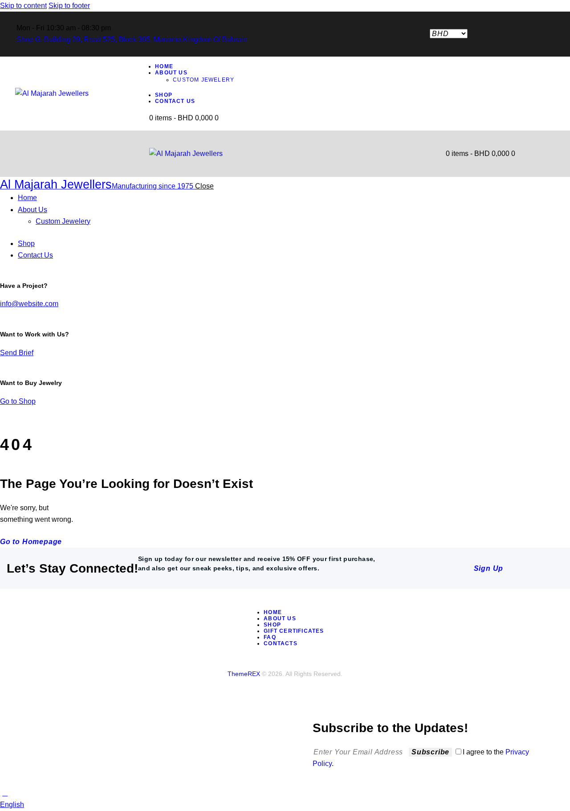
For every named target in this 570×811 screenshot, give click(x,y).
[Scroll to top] (5, 793)
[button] (285, 805)
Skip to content (23, 5)
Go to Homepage (31, 541)
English (12, 804)
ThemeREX (244, 673)
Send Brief (16, 352)
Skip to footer (69, 5)
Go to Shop (18, 401)
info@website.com (29, 303)
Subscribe (430, 752)
